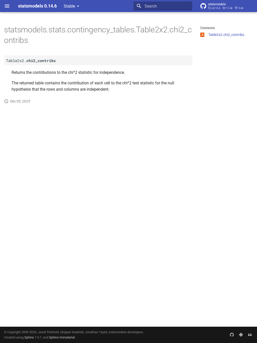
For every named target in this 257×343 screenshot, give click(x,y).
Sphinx (29, 337)
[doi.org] (250, 335)
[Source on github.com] (232, 335)
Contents (207, 28)
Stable (69, 6)
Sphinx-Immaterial (62, 337)
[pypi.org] (241, 335)
